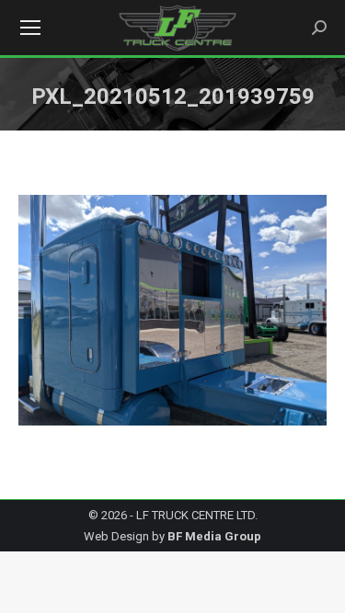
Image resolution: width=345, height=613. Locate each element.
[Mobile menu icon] (30, 28)
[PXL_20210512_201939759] (172, 310)
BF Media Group (214, 536)
